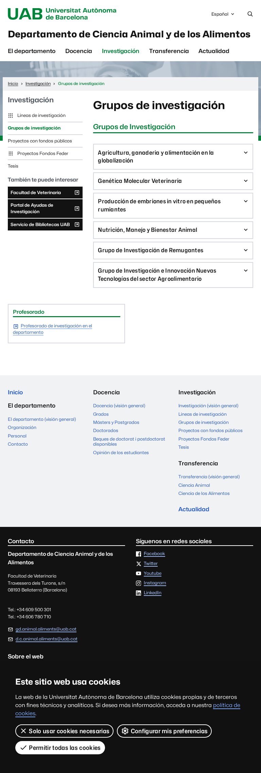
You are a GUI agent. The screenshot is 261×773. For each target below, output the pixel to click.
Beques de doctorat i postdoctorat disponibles (129, 441)
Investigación (120, 51)
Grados (101, 414)
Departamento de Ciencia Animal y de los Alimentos (129, 34)
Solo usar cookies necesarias (69, 731)
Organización (22, 427)
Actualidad (213, 51)
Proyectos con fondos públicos (40, 140)
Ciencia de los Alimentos (204, 493)
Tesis (13, 166)
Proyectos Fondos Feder (42, 153)
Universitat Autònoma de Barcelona (63, 14)
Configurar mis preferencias (169, 731)
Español (219, 15)
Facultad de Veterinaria (35, 194)
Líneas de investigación (41, 115)
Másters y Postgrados (116, 422)
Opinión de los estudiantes (121, 452)
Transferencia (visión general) (209, 476)
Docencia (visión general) (119, 405)
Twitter (151, 564)
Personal (17, 436)
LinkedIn (152, 593)
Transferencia (169, 51)
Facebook (154, 554)
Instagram (155, 583)
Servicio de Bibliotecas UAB (40, 226)
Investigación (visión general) (208, 405)
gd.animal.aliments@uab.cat (46, 629)
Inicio (15, 392)
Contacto (18, 444)
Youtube (152, 573)
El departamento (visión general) (42, 419)
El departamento (31, 51)
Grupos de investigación (34, 128)
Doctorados (105, 430)
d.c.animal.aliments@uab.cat (46, 638)
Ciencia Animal (194, 485)
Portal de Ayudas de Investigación (31, 210)
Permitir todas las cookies (65, 747)
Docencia (78, 51)
